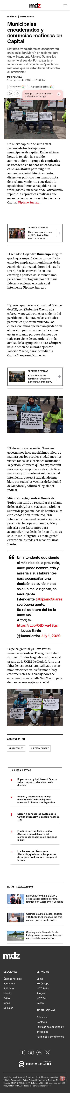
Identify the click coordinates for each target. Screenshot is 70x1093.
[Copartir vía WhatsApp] (10, 93)
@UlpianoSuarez (49, 599)
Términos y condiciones (50, 1036)
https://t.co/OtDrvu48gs (37, 625)
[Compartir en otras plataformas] (17, 93)
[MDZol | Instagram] (31, 1052)
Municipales (16, 748)
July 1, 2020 (51, 636)
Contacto (41, 1022)
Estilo (6, 998)
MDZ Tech (42, 998)
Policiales (8, 988)
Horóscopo (42, 983)
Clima (39, 978)
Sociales (8, 1007)
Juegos (40, 993)
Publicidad (42, 1017)
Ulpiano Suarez (40, 748)
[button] (65, 5)
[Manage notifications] (62, 1078)
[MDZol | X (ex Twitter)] (47, 1052)
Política (12, 17)
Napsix (40, 1003)
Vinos (6, 1003)
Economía (9, 983)
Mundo (7, 993)
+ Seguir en (15, 87)
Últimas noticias (12, 978)
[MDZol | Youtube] (39, 1052)
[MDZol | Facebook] (22, 1052)
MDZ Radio (42, 988)
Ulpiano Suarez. (29, 202)
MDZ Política (14, 77)
